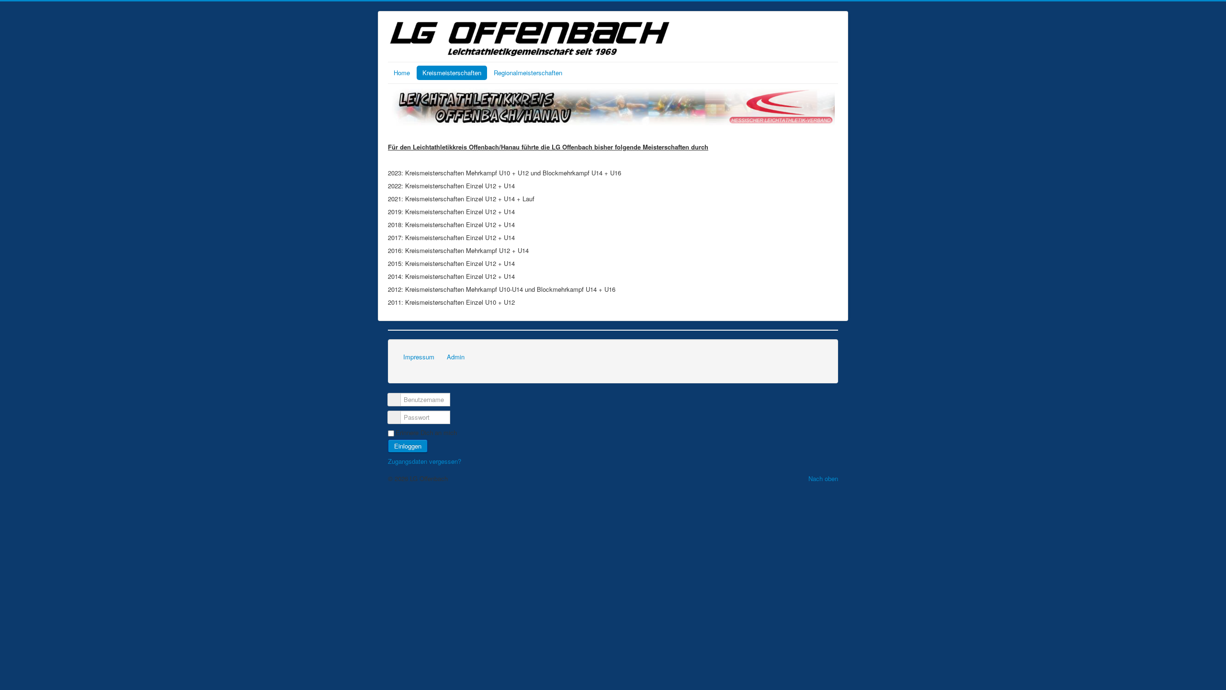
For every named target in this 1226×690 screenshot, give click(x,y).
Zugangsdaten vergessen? (424, 461)
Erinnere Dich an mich (426, 432)
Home (402, 72)
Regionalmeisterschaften (528, 72)
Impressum (418, 356)
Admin (456, 356)
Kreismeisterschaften (451, 72)
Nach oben (823, 478)
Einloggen (407, 445)
